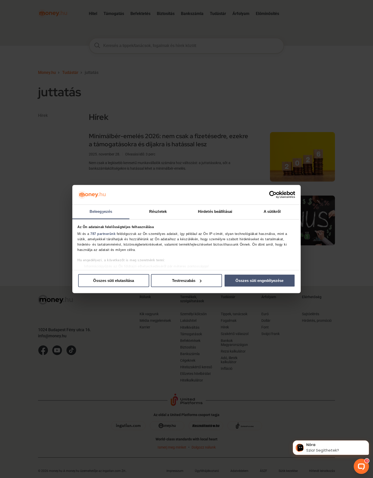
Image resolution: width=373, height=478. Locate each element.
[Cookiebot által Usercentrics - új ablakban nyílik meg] (273, 195)
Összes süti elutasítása (113, 280)
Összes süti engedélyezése (259, 280)
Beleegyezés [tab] (101, 211)
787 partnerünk (102, 234)
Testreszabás (183, 280)
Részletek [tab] (158, 211)
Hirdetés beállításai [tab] (215, 211)
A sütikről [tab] (272, 211)
